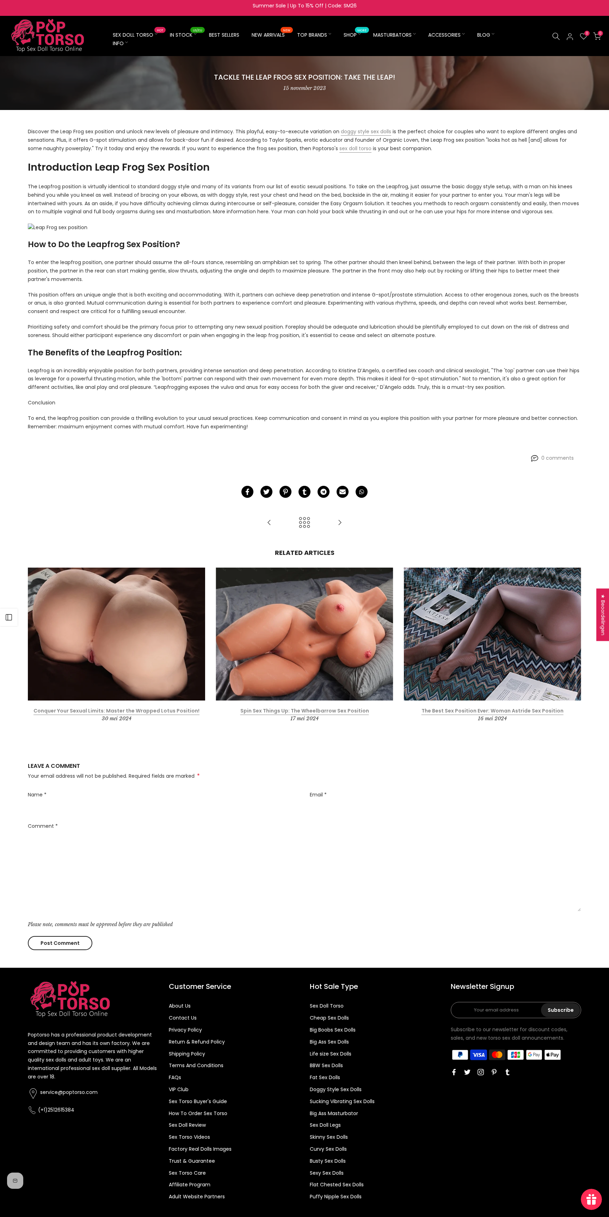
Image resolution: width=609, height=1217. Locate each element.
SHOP (355, 34)
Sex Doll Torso (327, 1005)
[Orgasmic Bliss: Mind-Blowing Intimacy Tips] (269, 523)
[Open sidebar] (9, 617)
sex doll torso (355, 148)
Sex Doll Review (187, 1125)
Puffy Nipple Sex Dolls (336, 1196)
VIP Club (179, 1089)
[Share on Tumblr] (304, 492)
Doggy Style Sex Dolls (336, 1089)
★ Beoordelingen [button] (603, 614)
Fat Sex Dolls (325, 1077)
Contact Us (183, 1017)
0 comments (557, 457)
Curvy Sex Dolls (328, 1148)
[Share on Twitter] (266, 492)
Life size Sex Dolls (330, 1053)
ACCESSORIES (444, 34)
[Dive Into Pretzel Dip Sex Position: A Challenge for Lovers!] (339, 523)
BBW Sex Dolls (326, 1065)
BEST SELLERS (224, 34)
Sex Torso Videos (189, 1136)
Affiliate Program (189, 1184)
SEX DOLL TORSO (138, 34)
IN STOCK (186, 34)
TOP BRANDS (312, 34)
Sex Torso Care (187, 1172)
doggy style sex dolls (366, 131)
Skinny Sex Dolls (329, 1136)
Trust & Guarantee (192, 1160)
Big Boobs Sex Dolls (333, 1029)
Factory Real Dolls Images (200, 1148)
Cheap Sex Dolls (329, 1017)
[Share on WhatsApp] (362, 492)
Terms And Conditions (196, 1065)
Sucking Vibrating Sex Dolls (342, 1101)
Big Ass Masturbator (334, 1113)
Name (37, 794)
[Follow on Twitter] (467, 1072)
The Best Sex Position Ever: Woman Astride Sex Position (493, 711)
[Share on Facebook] (247, 492)
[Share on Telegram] (324, 492)
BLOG (483, 34)
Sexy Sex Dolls (327, 1172)
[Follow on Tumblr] (507, 1072)
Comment (43, 826)
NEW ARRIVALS (271, 34)
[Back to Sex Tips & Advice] (304, 523)
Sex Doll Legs (325, 1125)
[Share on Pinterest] (285, 492)
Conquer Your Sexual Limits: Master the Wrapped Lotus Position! (116, 711)
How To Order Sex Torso (198, 1113)
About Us (180, 1005)
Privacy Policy (185, 1029)
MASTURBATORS (392, 34)
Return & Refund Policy (197, 1041)
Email (318, 794)
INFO (118, 43)
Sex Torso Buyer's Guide (198, 1101)
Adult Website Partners (197, 1196)
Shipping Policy (187, 1053)
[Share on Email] (343, 492)
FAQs (175, 1077)
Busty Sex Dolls (328, 1160)
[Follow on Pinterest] (494, 1072)
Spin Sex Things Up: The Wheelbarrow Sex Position (304, 711)
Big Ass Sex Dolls (329, 1041)
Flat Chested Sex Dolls (337, 1184)
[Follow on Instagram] (481, 1072)
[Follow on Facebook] (454, 1072)
